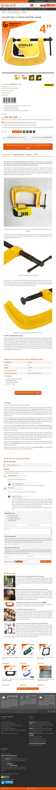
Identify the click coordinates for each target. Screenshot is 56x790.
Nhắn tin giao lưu (12, 520)
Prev (12, 78)
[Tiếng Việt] (41, 5)
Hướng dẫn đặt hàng (6, 722)
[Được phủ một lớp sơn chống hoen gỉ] (24, 80)
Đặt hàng (18, 131)
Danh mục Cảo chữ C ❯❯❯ (28, 393)
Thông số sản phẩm (18, 154)
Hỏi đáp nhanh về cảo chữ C (13, 465)
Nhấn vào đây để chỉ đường (42, 722)
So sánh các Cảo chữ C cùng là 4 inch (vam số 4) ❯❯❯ (28, 146)
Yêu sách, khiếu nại (13, 517)
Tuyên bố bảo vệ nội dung (7, 779)
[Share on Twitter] (34, 132)
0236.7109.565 (50, 733)
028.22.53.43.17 (38, 731)
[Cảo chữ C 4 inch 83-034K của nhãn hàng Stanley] (17, 80)
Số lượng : (4, 131)
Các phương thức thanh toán (8, 723)
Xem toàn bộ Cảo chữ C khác (29, 688)
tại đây (19, 349)
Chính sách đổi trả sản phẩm (8, 728)
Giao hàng (28, 154)
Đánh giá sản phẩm (13, 515)
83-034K (30, 367)
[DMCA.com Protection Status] (5, 777)
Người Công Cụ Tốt (6, 775)
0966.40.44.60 (39, 738)
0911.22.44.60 (41, 740)
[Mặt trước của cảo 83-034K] (31, 80)
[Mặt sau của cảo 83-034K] (38, 80)
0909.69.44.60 (42, 741)
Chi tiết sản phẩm (6, 154)
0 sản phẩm (52, 5)
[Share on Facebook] (31, 132)
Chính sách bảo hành (6, 726)
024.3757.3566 (38, 726)
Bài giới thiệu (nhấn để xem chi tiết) (9, 773)
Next (44, 78)
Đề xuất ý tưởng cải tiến (14, 518)
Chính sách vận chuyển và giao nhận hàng (11, 725)
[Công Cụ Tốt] (8, 6)
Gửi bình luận (46, 561)
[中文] (44, 5)
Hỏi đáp (36, 154)
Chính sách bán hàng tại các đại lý (9, 733)
